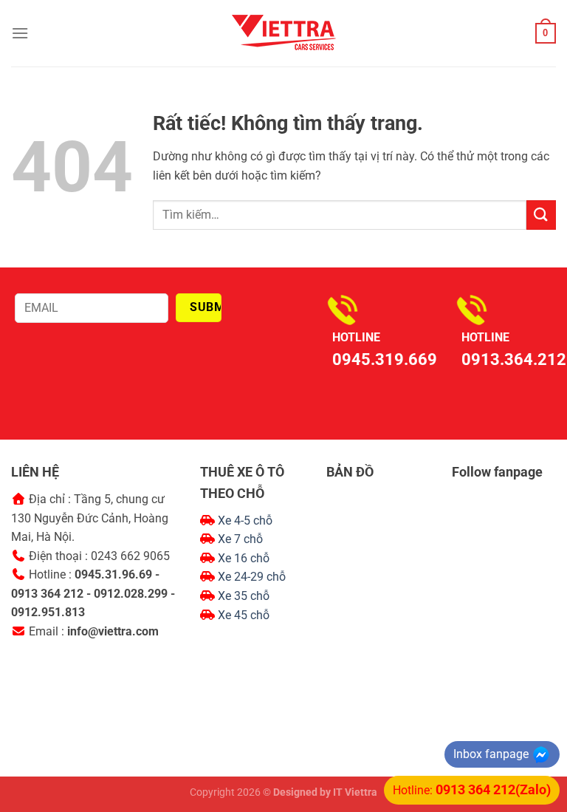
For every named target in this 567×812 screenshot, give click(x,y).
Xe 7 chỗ (240, 539)
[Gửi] (541, 214)
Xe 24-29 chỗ (252, 577)
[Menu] (20, 33)
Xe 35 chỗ (243, 596)
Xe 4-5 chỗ (245, 521)
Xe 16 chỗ (243, 558)
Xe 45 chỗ (243, 615)
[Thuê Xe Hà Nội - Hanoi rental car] (283, 33)
